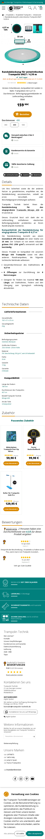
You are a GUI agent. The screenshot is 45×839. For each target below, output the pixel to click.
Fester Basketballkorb (34, 448)
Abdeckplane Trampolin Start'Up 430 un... (11, 449)
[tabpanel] (22, 44)
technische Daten (12, 175)
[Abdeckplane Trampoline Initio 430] (11, 436)
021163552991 (10, 697)
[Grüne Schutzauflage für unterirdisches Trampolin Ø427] (22, 44)
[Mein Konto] (35, 8)
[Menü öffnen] (3, 7)
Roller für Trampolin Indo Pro (11, 494)
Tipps (6, 654)
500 (23, 125)
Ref (9, 83)
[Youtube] (32, 778)
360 (5, 125)
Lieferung (7, 649)
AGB (5, 652)
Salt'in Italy (10, 757)
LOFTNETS (10, 754)
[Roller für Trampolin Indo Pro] (11, 482)
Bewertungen (32, 83)
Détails (22, 99)
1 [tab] (23, 64)
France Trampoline (13, 763)
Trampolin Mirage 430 (27, 210)
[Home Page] (3, 15)
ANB (10, 652)
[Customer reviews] (14, 663)
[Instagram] (21, 778)
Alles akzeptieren (35, 833)
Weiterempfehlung (11, 743)
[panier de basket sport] (33, 436)
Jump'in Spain (11, 760)
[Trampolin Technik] (17, 8)
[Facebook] (15, 778)
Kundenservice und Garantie (15, 644)
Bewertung (37, 175)
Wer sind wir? (9, 636)
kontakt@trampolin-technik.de (17, 706)
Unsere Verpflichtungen (13, 641)
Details (16, 140)
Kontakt (7, 638)
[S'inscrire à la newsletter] (34, 737)
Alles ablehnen (9, 834)
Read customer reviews (14, 675)
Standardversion (13, 769)
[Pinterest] (26, 778)
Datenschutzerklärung (12, 646)
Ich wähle (20, 833)
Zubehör (26, 175)
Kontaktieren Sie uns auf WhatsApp (22, 712)
